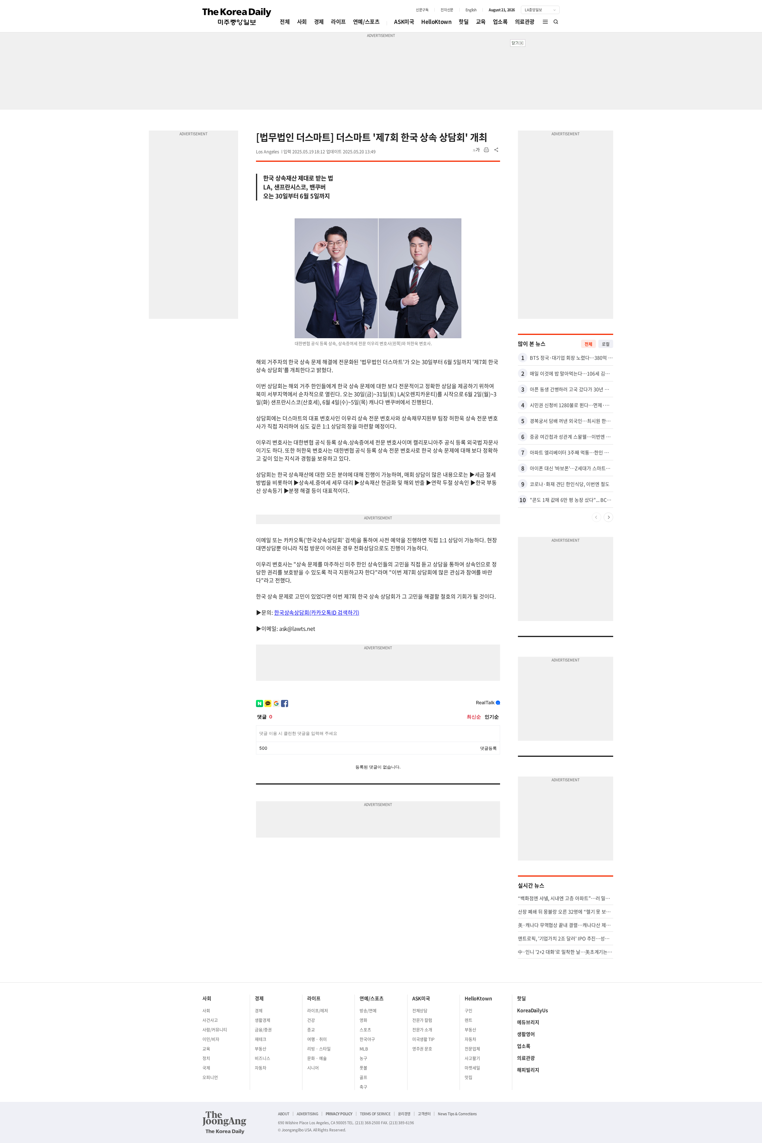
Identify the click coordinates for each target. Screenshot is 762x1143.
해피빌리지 (528, 1069)
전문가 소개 (422, 1029)
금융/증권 (263, 1029)
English (471, 10)
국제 (206, 1068)
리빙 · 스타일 (319, 1049)
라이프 (338, 22)
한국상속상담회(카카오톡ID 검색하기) (317, 612)
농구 (363, 1058)
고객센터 (424, 1113)
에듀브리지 (528, 1022)
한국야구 (367, 1039)
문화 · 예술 (317, 1058)
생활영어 (526, 1034)
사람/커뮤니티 (214, 1029)
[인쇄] (486, 149)
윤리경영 (404, 1113)
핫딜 (464, 22)
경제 (319, 22)
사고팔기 (472, 1058)
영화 (363, 1020)
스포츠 (365, 1029)
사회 (302, 22)
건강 (311, 1020)
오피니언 (210, 1077)
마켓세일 (472, 1068)
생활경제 (262, 1020)
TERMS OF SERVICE (375, 1113)
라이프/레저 (317, 1010)
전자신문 (447, 10)
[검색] (556, 21)
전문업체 (472, 1049)
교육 (481, 22)
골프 (363, 1077)
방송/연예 (368, 1010)
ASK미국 (404, 22)
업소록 (500, 22)
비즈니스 (262, 1058)
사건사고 (210, 1020)
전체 (285, 22)
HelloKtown (436, 22)
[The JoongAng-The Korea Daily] (224, 1122)
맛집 (468, 1077)
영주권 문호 (422, 1049)
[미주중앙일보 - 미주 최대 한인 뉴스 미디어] (236, 16)
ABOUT (283, 1113)
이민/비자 (210, 1039)
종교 (311, 1029)
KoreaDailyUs (532, 1010)
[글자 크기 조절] (476, 149)
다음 (608, 517)
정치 (206, 1058)
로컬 (606, 344)
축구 (363, 1087)
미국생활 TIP (423, 1039)
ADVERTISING (307, 1113)
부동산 (260, 1049)
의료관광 (525, 22)
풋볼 (363, 1068)
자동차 (260, 1068)
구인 (468, 1010)
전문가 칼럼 (422, 1020)
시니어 (313, 1068)
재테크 (260, 1039)
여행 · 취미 (317, 1039)
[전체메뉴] (545, 21)
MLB (364, 1049)
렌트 (468, 1020)
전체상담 (420, 1010)
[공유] (496, 149)
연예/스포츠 (366, 22)
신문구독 (422, 10)
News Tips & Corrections (457, 1113)
